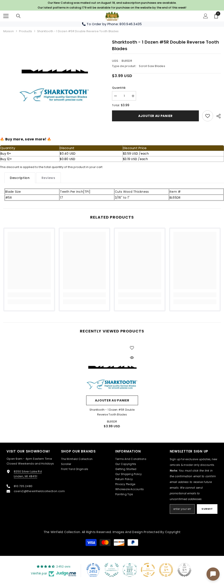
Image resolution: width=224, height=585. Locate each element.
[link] (207, 115)
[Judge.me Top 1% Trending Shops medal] (166, 570)
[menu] (6, 16)
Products (25, 31)
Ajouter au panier (155, 116)
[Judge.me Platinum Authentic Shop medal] (112, 570)
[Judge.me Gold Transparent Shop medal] (148, 570)
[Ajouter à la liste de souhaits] (132, 348)
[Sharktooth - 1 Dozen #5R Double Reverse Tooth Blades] (112, 367)
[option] (54, 71)
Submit (207, 509)
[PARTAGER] (217, 116)
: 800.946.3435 (130, 24)
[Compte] (205, 16)
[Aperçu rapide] (132, 358)
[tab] (19, 177)
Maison (8, 31)
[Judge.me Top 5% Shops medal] (184, 570)
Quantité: (119, 88)
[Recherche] (18, 16)
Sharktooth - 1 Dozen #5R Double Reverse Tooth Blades (112, 412)
